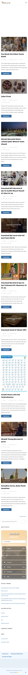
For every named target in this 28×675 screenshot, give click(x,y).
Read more (6, 73)
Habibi (4, 59)
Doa (22, 59)
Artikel (22, 400)
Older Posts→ (23, 516)
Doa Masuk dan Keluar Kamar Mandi (10, 588)
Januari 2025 (4, 638)
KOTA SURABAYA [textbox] (7, 541)
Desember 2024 (5, 642)
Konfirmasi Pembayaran (17, 653)
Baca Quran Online (7, 656)
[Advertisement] (14, 20)
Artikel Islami (6, 102)
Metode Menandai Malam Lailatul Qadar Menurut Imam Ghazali (12, 141)
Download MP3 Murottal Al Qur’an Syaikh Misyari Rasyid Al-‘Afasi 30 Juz (12, 190)
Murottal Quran (7, 198)
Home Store (5, 653)
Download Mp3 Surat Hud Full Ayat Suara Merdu (13, 603)
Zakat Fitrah (6, 96)
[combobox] (14, 541)
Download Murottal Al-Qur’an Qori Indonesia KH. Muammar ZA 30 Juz (14, 285)
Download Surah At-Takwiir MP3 (13, 330)
